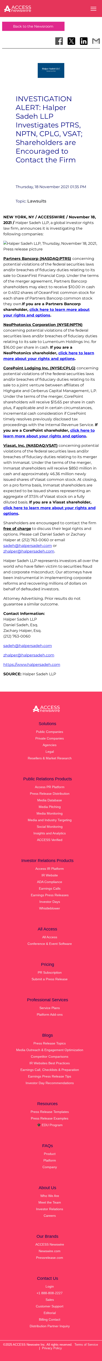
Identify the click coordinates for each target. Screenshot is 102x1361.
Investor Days (49, 902)
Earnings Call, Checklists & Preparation (49, 1070)
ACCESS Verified (49, 840)
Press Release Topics (49, 1043)
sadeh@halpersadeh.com (27, 545)
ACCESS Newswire (49, 1244)
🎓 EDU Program (50, 1125)
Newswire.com (49, 1251)
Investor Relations (49, 1209)
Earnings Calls (49, 888)
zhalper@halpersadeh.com (28, 551)
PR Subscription (50, 972)
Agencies (49, 745)
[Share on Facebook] (59, 41)
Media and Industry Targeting (50, 820)
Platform (49, 1160)
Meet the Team (49, 1202)
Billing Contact (49, 1319)
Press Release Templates (50, 1112)
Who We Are (49, 1196)
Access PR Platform (50, 787)
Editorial (50, 1313)
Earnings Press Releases (50, 895)
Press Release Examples (49, 1118)
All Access (49, 937)
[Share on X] (71, 41)
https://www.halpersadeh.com (31, 664)
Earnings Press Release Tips (49, 1076)
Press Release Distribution (50, 793)
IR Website (50, 875)
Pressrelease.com (49, 1258)
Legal (50, 751)
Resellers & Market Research (50, 758)
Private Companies (49, 738)
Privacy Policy (52, 1348)
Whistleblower (49, 908)
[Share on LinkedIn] (84, 41)
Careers (50, 1215)
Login (50, 1286)
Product (50, 1154)
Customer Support (49, 1306)
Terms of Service (86, 1344)
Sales (50, 1300)
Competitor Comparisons (49, 1056)
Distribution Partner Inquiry (50, 1326)
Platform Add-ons (50, 1014)
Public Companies (49, 732)
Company (49, 1167)
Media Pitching (50, 807)
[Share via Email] (96, 41)
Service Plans (49, 1008)
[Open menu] (93, 8)
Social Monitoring (50, 826)
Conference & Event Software (50, 944)
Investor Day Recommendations (50, 1083)
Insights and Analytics (49, 833)
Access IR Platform (49, 869)
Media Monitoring (50, 813)
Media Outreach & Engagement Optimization (49, 1050)
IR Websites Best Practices (49, 1063)
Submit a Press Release (50, 979)
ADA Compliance (49, 882)
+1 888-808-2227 (50, 1293)
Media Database (49, 800)
